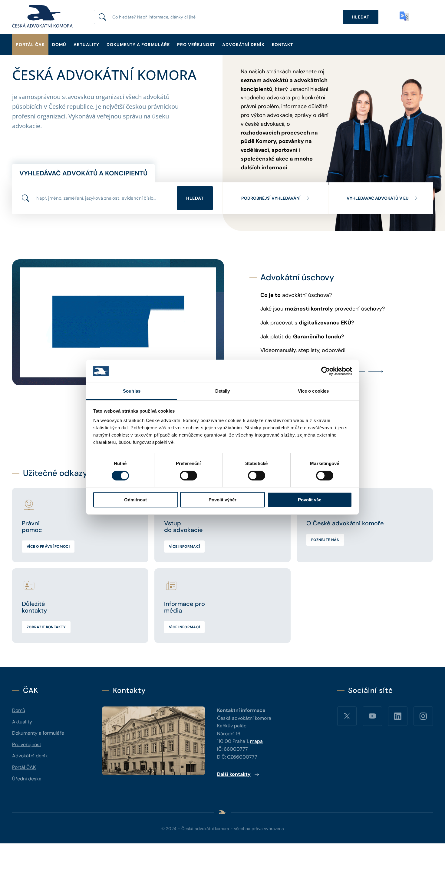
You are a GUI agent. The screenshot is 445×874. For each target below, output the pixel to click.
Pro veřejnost (196, 44)
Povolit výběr (222, 499)
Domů (59, 44)
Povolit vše (309, 499)
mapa (256, 741)
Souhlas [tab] (131, 391)
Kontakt (282, 44)
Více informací (184, 546)
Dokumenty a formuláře (138, 44)
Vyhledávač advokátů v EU (378, 198)
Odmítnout (135, 499)
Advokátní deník (243, 44)
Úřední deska (26, 779)
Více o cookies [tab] (313, 391)
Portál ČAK (30, 44)
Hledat (195, 198)
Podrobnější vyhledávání (271, 198)
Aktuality (86, 44)
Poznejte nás (325, 539)
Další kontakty (234, 774)
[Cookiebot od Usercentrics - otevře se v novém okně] (325, 371)
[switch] (188, 475)
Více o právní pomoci (48, 546)
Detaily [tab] (222, 391)
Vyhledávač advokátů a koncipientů (83, 173)
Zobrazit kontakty (46, 627)
